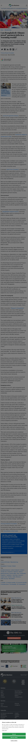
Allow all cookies (14, 737)
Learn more (4, 730)
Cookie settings (14, 740)
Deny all (14, 734)
